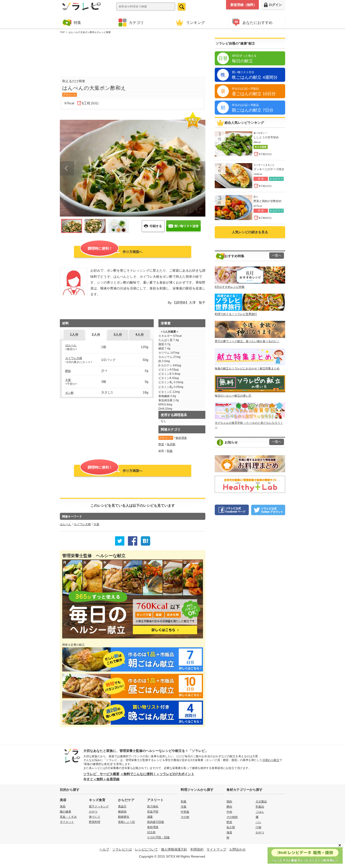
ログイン (275, 5)
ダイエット (67, 822)
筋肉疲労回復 (155, 822)
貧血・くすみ (68, 816)
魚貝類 (171, 444)
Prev (67, 168)
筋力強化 (152, 806)
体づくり (94, 816)
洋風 (183, 806)
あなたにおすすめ (257, 22)
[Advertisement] (132, 54)
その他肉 (232, 817)
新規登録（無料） (243, 5)
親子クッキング (99, 806)
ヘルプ (104, 849)
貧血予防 (152, 811)
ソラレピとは (122, 849)
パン (258, 822)
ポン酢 (69, 392)
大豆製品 (261, 801)
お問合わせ (237, 849)
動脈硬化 (123, 816)
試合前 (151, 832)
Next (198, 168)
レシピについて (146, 849)
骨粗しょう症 (126, 822)
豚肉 (229, 806)
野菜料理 (94, 822)
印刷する (156, 226)
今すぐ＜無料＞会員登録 (101, 779)
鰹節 (68, 371)
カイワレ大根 (73, 358)
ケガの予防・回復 (158, 837)
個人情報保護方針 (174, 849)
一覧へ (276, 255)
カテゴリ (136, 22)
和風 (169, 451)
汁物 (258, 827)
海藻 (229, 832)
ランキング (195, 22)
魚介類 (230, 827)
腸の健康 (65, 811)
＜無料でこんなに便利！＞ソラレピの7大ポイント (157, 774)
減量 (150, 816)
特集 (77, 22)
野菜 (161, 444)
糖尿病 (122, 811)
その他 (185, 817)
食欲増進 (181, 437)
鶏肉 (229, 801)
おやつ (93, 811)
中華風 (185, 812)
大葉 (68, 380)
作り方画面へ (115, 250)
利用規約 (196, 849)
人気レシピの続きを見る (250, 232)
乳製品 (260, 806)
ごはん (260, 812)
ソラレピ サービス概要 (101, 774)
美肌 (62, 806)
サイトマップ (216, 849)
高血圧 (122, 806)
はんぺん (71, 345)
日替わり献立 (270, 760)
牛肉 (229, 812)
